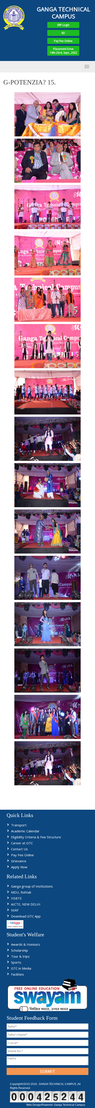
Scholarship (19, 950)
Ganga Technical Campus (69, 1104)
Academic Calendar (25, 831)
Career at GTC (22, 843)
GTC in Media (21, 968)
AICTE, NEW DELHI (25, 904)
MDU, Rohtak (21, 892)
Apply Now (19, 867)
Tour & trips (20, 956)
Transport (19, 825)
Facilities (17, 974)
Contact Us (19, 849)
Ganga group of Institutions (32, 886)
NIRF (15, 910)
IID (63, 33)
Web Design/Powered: (40, 1104)
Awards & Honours (25, 944)
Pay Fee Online (63, 41)
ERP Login (63, 25)
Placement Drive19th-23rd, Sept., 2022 (63, 51)
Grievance (18, 861)
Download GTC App (26, 916)
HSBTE (16, 898)
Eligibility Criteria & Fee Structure (36, 837)
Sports (16, 962)
